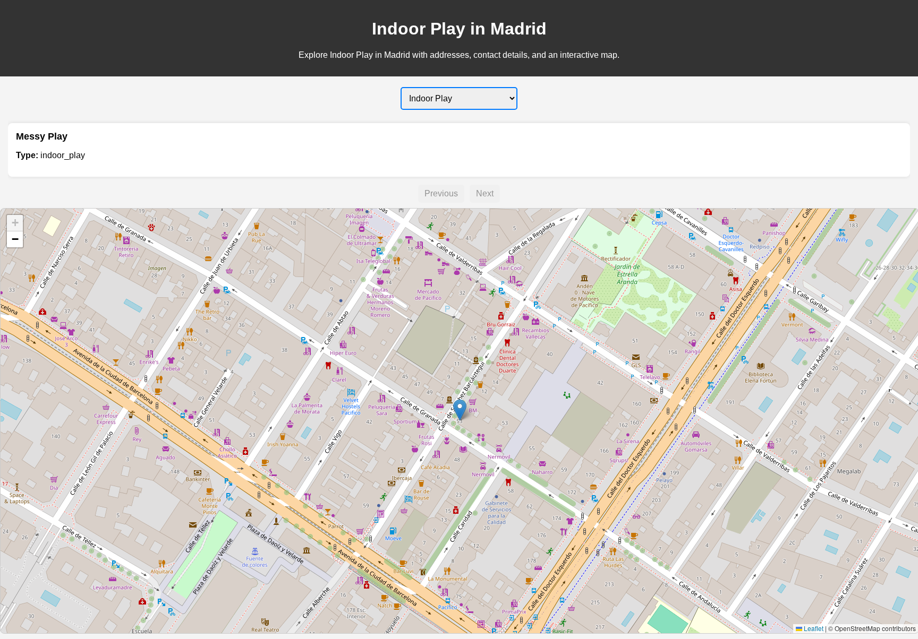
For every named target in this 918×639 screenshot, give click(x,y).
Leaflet (812, 628)
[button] (459, 410)
